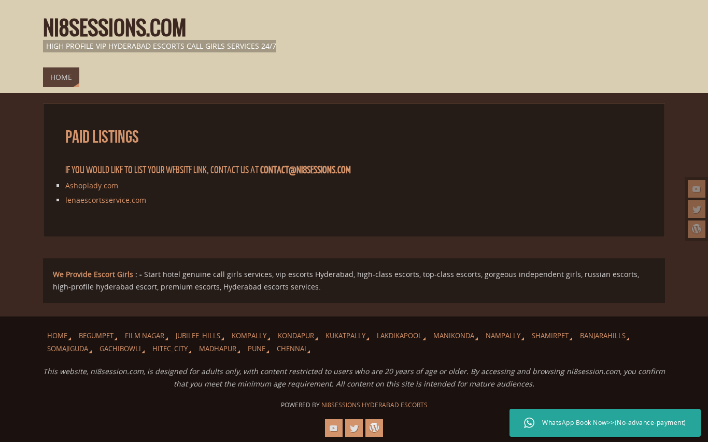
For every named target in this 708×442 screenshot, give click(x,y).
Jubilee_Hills (198, 336)
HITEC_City (170, 348)
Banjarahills (603, 336)
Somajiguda (67, 348)
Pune (256, 348)
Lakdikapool (399, 336)
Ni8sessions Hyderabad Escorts (374, 404)
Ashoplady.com (91, 185)
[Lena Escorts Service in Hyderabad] (696, 229)
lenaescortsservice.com (105, 200)
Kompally (249, 336)
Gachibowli (120, 348)
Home (57, 336)
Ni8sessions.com (114, 29)
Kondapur (296, 336)
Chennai (291, 348)
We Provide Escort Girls (93, 274)
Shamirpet (550, 336)
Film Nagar (144, 336)
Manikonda (453, 336)
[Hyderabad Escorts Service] (696, 189)
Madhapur (217, 348)
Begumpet (96, 336)
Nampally (503, 336)
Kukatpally (345, 336)
